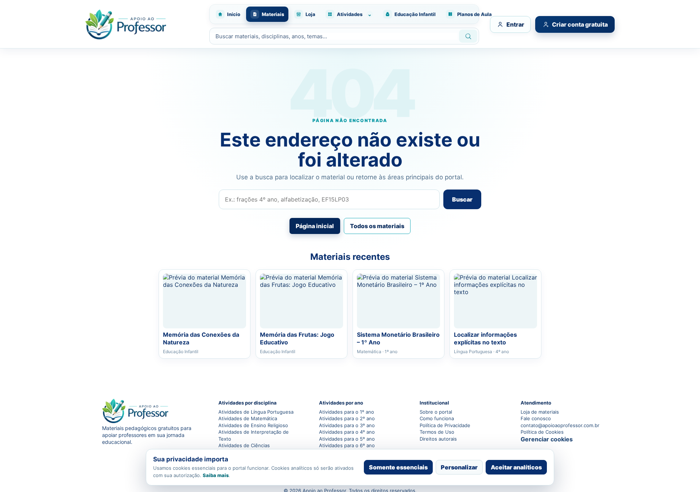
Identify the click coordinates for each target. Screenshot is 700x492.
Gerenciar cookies (547, 439)
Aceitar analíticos (516, 467)
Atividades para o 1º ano (346, 412)
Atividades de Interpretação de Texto (253, 435)
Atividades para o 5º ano (347, 439)
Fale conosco (536, 418)
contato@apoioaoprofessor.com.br (559, 425)
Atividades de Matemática (247, 418)
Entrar (515, 24)
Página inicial (315, 226)
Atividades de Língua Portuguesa (255, 412)
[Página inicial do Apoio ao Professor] (143, 24)
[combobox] (334, 36)
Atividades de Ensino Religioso (253, 425)
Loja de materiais (540, 412)
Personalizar (459, 467)
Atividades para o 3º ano (347, 425)
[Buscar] (468, 36)
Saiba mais (216, 475)
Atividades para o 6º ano (347, 445)
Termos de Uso (437, 432)
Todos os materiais (377, 226)
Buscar (462, 199)
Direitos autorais (438, 439)
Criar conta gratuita (580, 24)
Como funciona (437, 418)
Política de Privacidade (445, 425)
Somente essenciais (398, 467)
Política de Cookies (542, 432)
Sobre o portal (436, 412)
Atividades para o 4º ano (347, 432)
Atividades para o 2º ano (347, 418)
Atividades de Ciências (244, 445)
